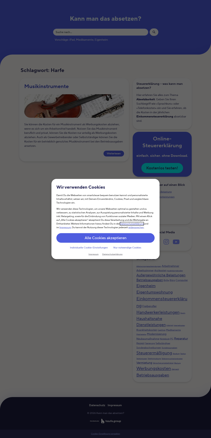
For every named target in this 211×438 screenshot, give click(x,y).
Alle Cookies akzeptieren (106, 238)
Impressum (65, 227)
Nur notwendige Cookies (127, 247)
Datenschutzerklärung (132, 223)
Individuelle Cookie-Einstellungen (89, 247)
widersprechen (136, 227)
